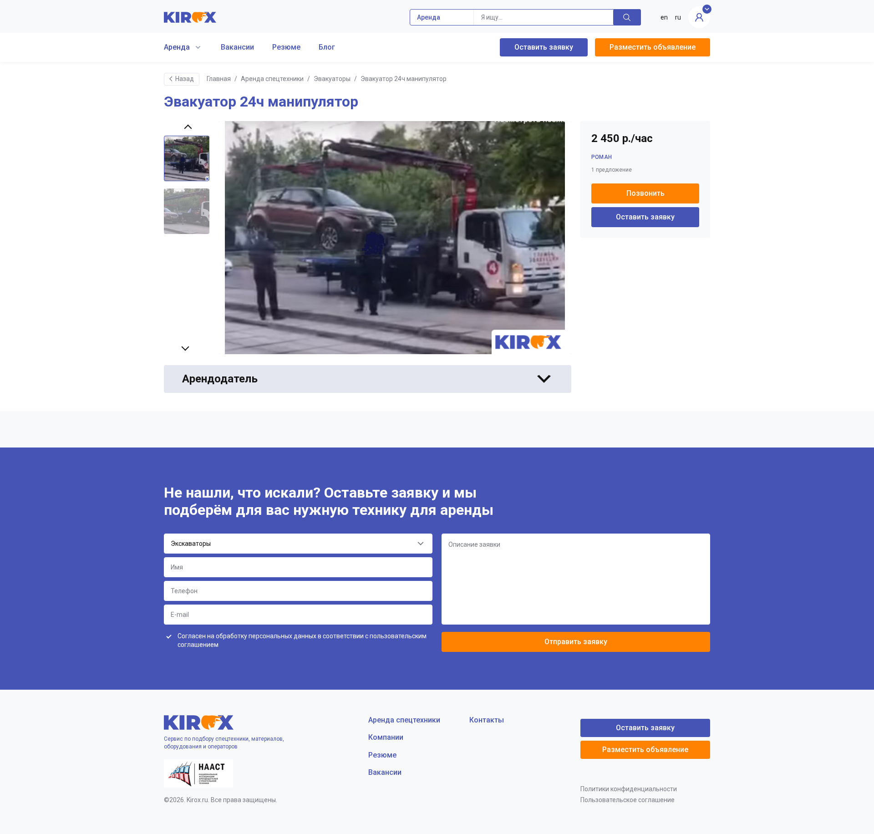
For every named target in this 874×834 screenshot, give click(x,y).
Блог (327, 47)
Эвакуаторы (332, 78)
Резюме (286, 47)
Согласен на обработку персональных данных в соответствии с (302, 640)
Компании (385, 737)
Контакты (486, 720)
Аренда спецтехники (272, 78)
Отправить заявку (575, 641)
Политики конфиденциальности (628, 789)
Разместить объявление (653, 47)
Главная (219, 78)
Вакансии (237, 47)
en (664, 17)
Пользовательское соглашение (627, 799)
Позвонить (645, 193)
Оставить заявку (543, 47)
